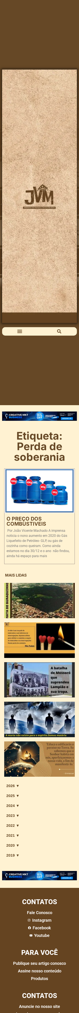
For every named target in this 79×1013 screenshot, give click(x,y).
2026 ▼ (13, 786)
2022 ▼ (13, 825)
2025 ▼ (13, 796)
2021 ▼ (13, 835)
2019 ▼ (13, 855)
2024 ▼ (13, 806)
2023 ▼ (13, 815)
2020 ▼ (13, 845)
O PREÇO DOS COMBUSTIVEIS (26, 521)
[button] (20, 331)
